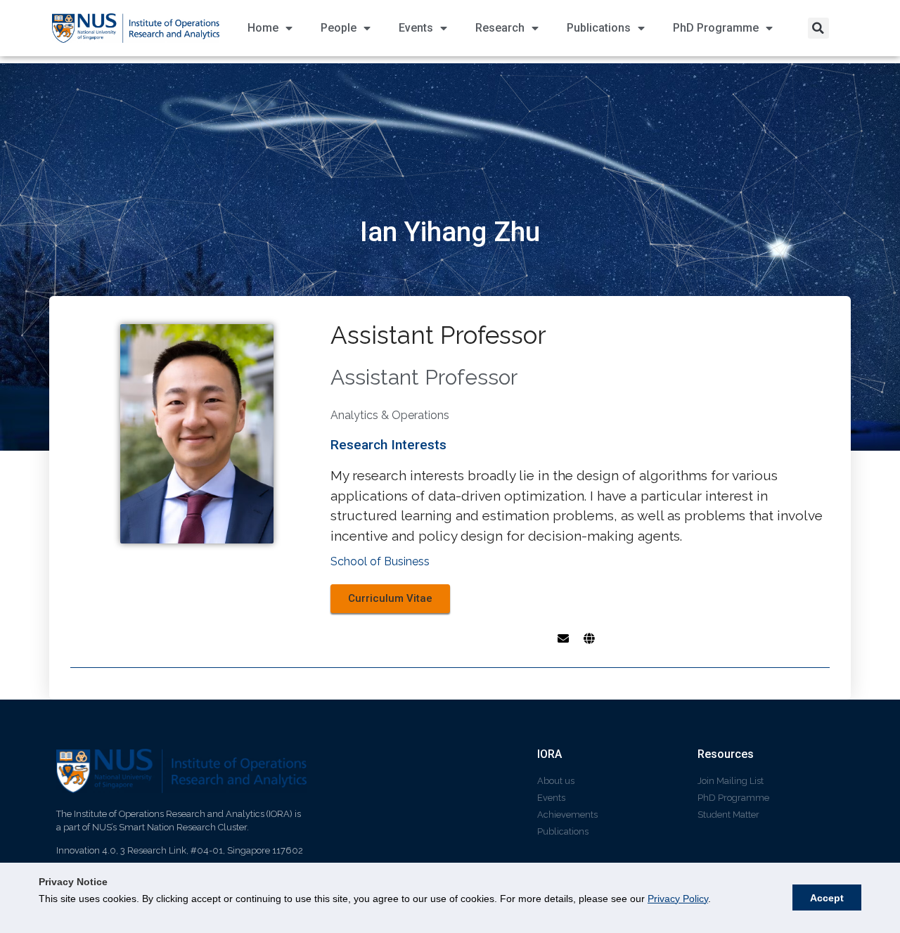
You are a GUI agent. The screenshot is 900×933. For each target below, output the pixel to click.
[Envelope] (563, 638)
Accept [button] (827, 897)
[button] (818, 28)
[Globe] (589, 638)
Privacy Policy (678, 898)
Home (263, 27)
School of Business (380, 561)
